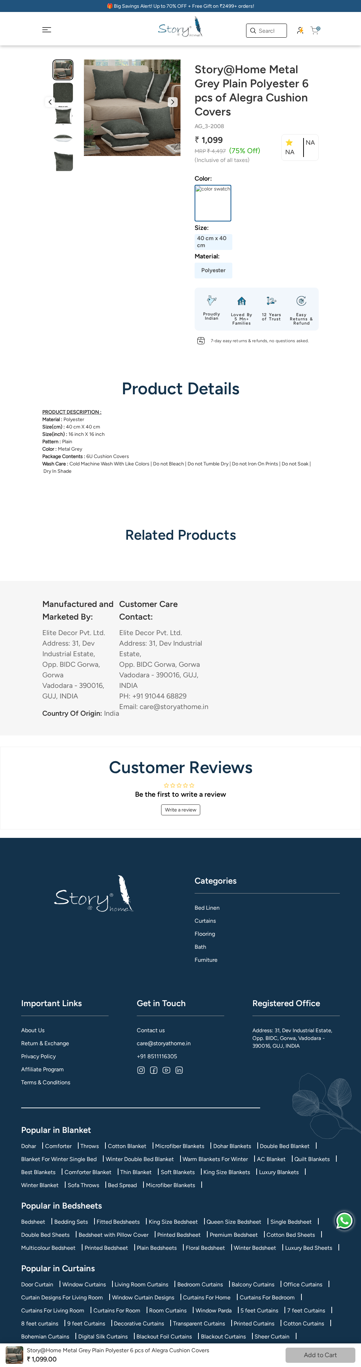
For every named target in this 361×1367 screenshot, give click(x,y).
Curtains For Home (207, 1297)
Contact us (151, 1030)
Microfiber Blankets (179, 1146)
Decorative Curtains (139, 1323)
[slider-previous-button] (50, 102)
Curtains (205, 920)
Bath (200, 946)
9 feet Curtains (86, 1323)
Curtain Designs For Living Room (62, 1297)
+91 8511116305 (157, 1056)
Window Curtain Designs (143, 1297)
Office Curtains (302, 1284)
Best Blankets (38, 1172)
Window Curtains (84, 1284)
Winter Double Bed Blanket (140, 1159)
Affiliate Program (42, 1069)
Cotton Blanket (127, 1146)
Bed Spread (122, 1185)
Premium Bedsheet (234, 1234)
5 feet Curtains (259, 1310)
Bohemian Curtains (45, 1336)
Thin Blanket (136, 1172)
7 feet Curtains (306, 1310)
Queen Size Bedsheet (234, 1221)
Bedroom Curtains (200, 1284)
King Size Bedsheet (173, 1221)
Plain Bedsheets (157, 1247)
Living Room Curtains (141, 1284)
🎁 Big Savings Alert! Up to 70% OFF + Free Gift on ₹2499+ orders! (180, 6)
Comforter (58, 1146)
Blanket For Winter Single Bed (59, 1159)
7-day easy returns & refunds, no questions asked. (260, 340)
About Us (32, 1030)
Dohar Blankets (232, 1146)
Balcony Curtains (253, 1284)
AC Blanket (271, 1159)
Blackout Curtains (223, 1336)
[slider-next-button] (173, 102)
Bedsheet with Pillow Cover (113, 1234)
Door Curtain (37, 1284)
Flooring (205, 933)
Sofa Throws (83, 1185)
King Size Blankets (226, 1172)
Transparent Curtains (199, 1323)
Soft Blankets (178, 1172)
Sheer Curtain (272, 1336)
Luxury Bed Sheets (308, 1247)
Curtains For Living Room (52, 1310)
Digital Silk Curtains (103, 1336)
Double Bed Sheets (45, 1234)
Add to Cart (320, 1355)
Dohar (28, 1146)
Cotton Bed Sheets (291, 1234)
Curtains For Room (116, 1310)
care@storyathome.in (164, 1043)
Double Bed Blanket (285, 1146)
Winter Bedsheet (255, 1247)
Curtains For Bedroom (267, 1297)
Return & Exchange (45, 1043)
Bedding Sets (71, 1221)
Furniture (206, 960)
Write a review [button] (180, 810)
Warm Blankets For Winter (215, 1159)
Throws (89, 1146)
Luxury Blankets (279, 1172)
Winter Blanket (40, 1185)
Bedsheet (33, 1221)
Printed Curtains (254, 1323)
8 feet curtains (39, 1323)
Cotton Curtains (303, 1323)
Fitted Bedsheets (118, 1221)
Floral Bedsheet (205, 1247)
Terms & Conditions (45, 1082)
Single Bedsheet (291, 1221)
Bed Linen (207, 907)
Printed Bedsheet (179, 1234)
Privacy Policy (38, 1056)
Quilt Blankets (312, 1159)
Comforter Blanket (88, 1172)
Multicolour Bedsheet (48, 1247)
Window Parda (214, 1310)
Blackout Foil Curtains (164, 1336)
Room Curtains (167, 1310)
